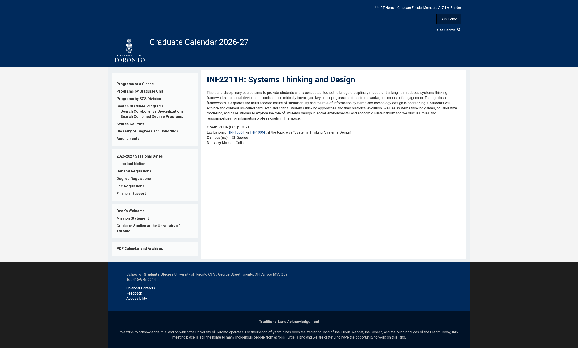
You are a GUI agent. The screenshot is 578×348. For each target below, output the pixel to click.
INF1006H (258, 132)
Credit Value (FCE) (222, 127)
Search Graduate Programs (140, 106)
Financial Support (131, 193)
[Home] (129, 50)
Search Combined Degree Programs (152, 116)
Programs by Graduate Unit (140, 91)
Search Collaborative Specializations (152, 111)
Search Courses (130, 124)
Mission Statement (133, 218)
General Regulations (134, 171)
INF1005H (237, 132)
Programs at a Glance (135, 84)
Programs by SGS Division (139, 99)
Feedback (134, 293)
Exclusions (216, 132)
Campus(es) (217, 137)
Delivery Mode (219, 143)
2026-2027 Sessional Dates (140, 156)
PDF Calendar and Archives (140, 248)
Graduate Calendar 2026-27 (199, 42)
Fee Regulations (130, 186)
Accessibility (136, 298)
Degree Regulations (134, 178)
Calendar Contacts (140, 288)
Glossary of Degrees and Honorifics (147, 131)
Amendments (128, 139)
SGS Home (449, 19)
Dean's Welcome (131, 211)
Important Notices (132, 164)
